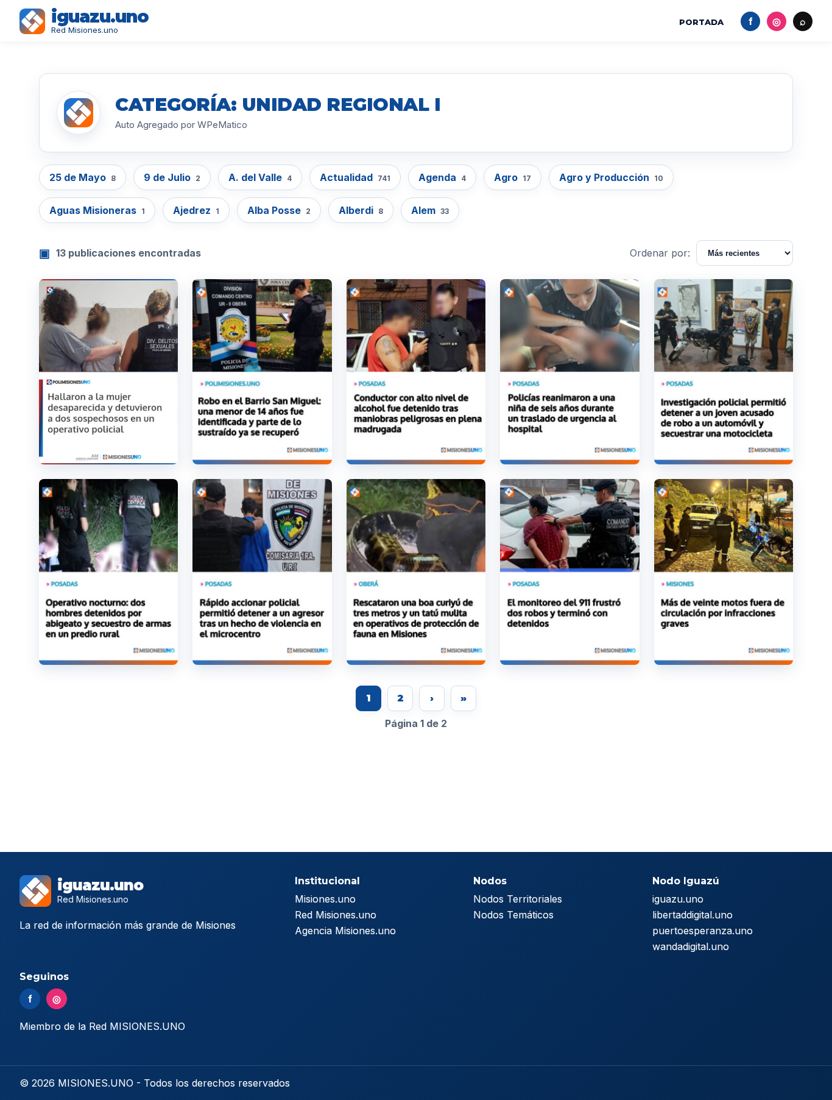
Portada (701, 22)
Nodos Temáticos (513, 915)
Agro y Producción (611, 177)
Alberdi (361, 210)
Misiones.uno (325, 899)
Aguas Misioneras (97, 210)
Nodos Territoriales (517, 899)
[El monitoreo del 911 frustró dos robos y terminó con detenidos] (569, 571)
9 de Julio (172, 177)
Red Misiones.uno (335, 915)
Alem (430, 210)
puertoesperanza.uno (702, 930)
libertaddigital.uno (692, 915)
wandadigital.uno (690, 946)
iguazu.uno (677, 899)
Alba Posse (279, 210)
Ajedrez (196, 210)
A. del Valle (260, 177)
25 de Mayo (82, 177)
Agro (512, 177)
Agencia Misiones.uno (345, 930)
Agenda (442, 177)
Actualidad (355, 177)
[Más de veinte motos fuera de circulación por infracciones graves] (723, 571)
